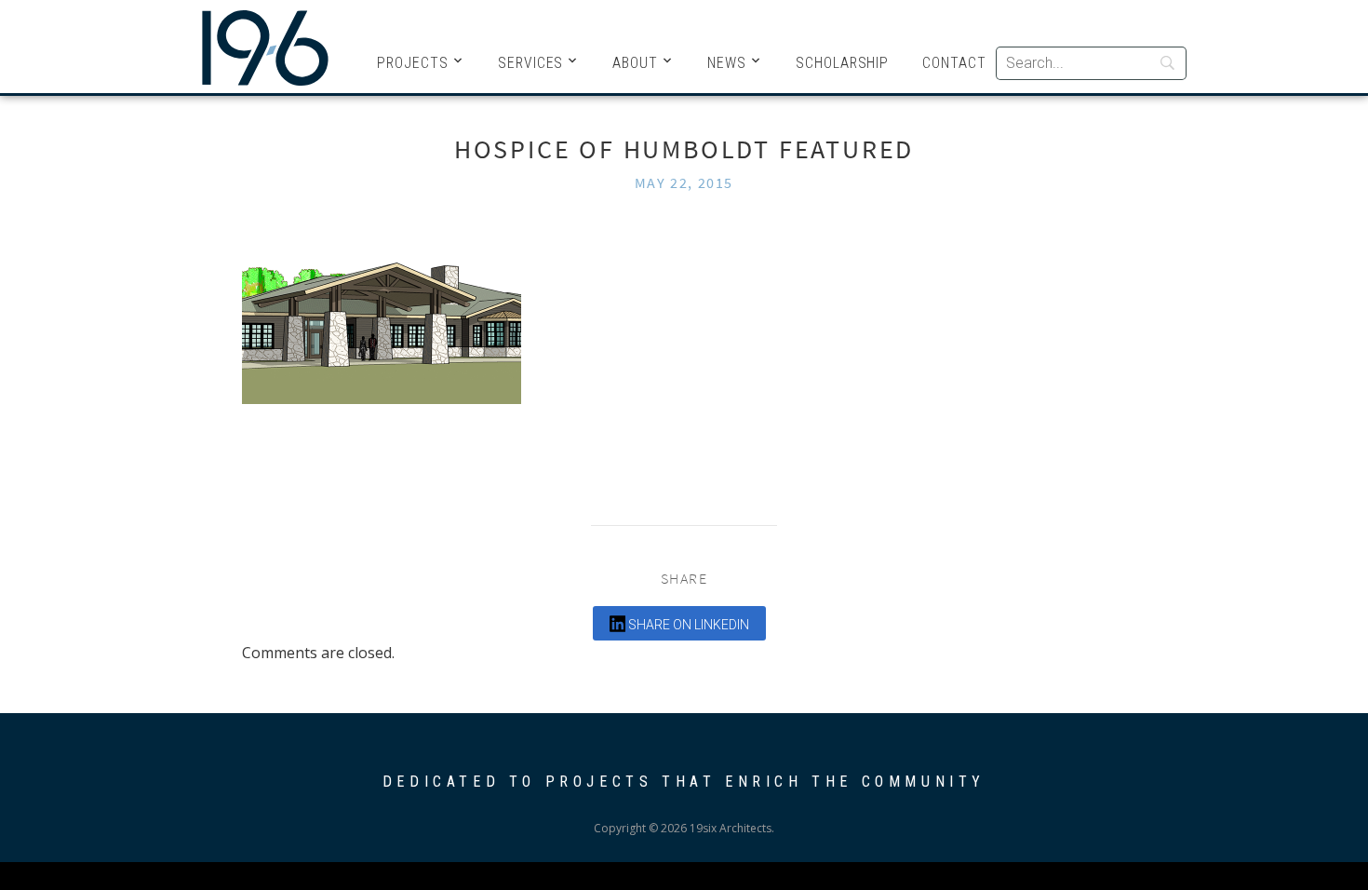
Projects (413, 63)
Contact (954, 63)
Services (531, 63)
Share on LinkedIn (687, 624)
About (635, 63)
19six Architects (265, 46)
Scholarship (842, 63)
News (726, 63)
